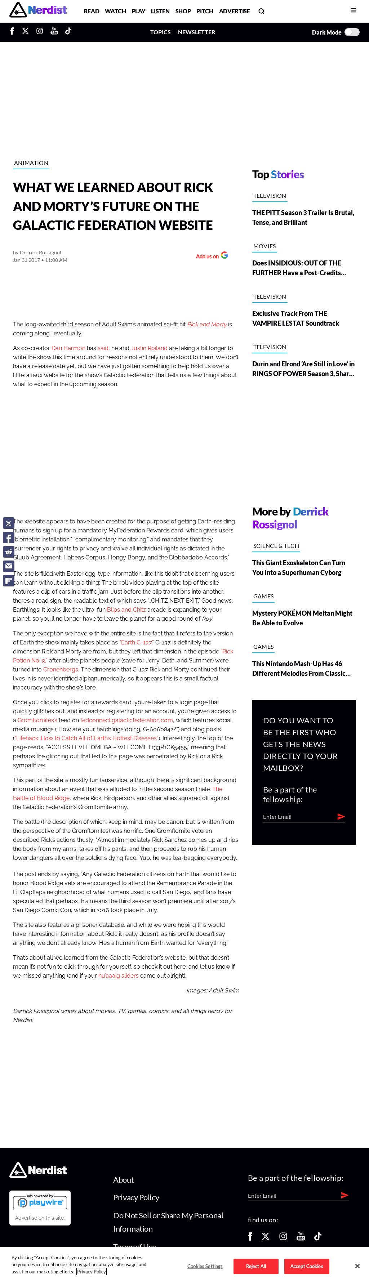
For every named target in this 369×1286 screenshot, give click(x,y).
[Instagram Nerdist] (39, 32)
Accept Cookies (306, 1266)
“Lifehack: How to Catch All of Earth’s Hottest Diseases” (86, 738)
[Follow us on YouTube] (301, 1239)
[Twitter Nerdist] (25, 32)
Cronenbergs (60, 669)
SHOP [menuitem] (183, 11)
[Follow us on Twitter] (265, 1239)
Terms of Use (134, 1246)
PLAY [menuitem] (139, 11)
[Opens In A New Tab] (40, 1201)
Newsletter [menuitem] (196, 31)
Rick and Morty (207, 324)
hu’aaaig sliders (118, 976)
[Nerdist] (38, 11)
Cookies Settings (205, 1266)
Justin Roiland (149, 348)
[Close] (357, 1266)
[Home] (38, 1176)
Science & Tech (276, 545)
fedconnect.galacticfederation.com (126, 720)
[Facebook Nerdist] (13, 32)
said (103, 348)
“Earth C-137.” (136, 642)
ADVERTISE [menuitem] (234, 11)
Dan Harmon (68, 348)
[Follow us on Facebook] (250, 1239)
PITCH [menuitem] (204, 11)
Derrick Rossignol (41, 252)
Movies (264, 245)
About (123, 1179)
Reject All (256, 1266)
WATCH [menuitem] (115, 11)
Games (263, 596)
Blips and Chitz (126, 610)
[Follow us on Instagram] (283, 1239)
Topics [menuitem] (160, 31)
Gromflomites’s (37, 720)
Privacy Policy (136, 1197)
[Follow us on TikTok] (317, 1239)
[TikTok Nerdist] (68, 32)
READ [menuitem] (91, 11)
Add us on (205, 257)
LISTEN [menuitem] (160, 11)
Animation (31, 162)
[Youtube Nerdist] (54, 32)
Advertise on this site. (40, 1218)
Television (269, 195)
